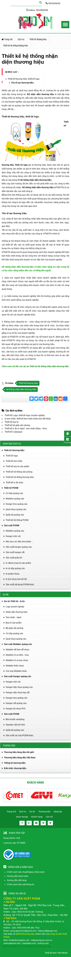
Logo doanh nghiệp (15, 606)
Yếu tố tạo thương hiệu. (22, 83)
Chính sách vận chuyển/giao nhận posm (26, 872)
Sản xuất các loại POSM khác (19, 735)
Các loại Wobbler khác (16, 671)
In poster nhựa (12, 574)
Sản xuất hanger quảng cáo (19, 547)
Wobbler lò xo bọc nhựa (17, 660)
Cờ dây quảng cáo (14, 493)
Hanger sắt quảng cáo (16, 703)
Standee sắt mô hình (15, 725)
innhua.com (43, 943)
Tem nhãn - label (13, 617)
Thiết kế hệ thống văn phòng (19, 472)
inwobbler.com (29, 943)
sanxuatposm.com (12, 943)
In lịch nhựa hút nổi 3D (16, 579)
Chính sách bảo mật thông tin (20, 884)
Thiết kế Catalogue (13, 432)
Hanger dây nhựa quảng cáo (19, 687)
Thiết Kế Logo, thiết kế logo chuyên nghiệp (25, 415)
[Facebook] (22, 823)
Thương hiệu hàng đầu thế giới (19, 752)
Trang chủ (11, 811)
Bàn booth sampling (15, 719)
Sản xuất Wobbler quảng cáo (18, 644)
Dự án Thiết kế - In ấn (14, 601)
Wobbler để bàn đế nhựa (17, 649)
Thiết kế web (51, 953)
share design (22, 817)
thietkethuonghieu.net (19, 940)
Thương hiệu (44, 811)
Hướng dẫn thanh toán (17, 876)
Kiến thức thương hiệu (15, 768)
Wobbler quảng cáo (15, 498)
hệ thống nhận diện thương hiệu (35, 180)
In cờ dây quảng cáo (15, 568)
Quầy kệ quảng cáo (15, 515)
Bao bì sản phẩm (14, 623)
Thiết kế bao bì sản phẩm (17, 466)
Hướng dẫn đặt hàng (17, 880)
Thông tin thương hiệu (15, 763)
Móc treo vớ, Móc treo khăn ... (19, 541)
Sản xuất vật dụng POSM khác (20, 584)
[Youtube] (36, 823)
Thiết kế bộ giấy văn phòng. (18, 425)
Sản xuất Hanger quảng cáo (17, 676)
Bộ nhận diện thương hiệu (40, 94)
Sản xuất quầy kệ (14, 557)
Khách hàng (37, 817)
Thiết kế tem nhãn (14, 461)
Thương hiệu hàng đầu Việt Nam (20, 757)
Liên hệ (49, 817)
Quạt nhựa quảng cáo (16, 509)
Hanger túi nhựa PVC (16, 708)
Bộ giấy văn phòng (14, 628)
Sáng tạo (58, 811)
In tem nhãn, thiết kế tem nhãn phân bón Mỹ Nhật (27, 418)
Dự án (32, 811)
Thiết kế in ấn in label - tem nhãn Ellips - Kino (26, 428)
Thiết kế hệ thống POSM (17, 520)
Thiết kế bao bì (11, 422)
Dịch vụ (22, 811)
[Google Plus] (29, 823)
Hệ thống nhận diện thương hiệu (38, 187)
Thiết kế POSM (11, 488)
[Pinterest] (43, 823)
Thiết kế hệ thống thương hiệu (20, 477)
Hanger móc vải (13, 536)
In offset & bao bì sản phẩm (18, 563)
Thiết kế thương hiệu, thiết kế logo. (24, 79)
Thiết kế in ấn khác (14, 482)
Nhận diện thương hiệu (17, 612)
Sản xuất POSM (11, 525)
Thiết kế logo (21, 165)
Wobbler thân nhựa (15, 665)
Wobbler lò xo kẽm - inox (17, 655)
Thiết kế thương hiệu (28, 383)
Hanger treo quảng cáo (16, 504)
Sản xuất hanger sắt (15, 552)
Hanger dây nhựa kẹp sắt (17, 692)
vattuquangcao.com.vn (41, 940)
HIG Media (63, 953)
